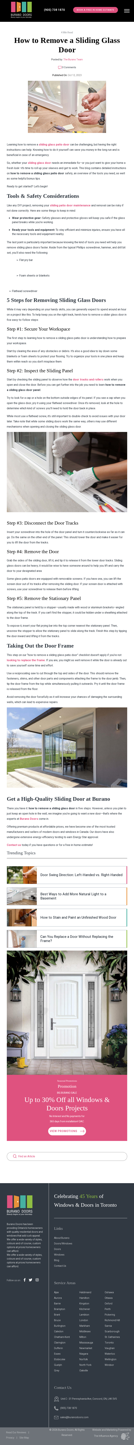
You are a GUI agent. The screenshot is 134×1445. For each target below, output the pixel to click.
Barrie (57, 1303)
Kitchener (84, 1309)
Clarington (59, 1343)
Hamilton (84, 1298)
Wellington (110, 1359)
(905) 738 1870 (54, 10)
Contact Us (60, 1266)
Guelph (58, 1365)
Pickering (110, 1315)
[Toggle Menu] (127, 10)
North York (85, 1365)
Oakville (83, 1370)
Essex (57, 1354)
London (83, 1320)
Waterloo (110, 1354)
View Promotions (64, 1131)
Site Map (24, 1438)
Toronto (109, 1343)
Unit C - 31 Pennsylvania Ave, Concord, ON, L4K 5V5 (89, 1399)
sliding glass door (39, 163)
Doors (57, 1249)
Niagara (83, 1354)
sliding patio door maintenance (70, 205)
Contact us (14, 845)
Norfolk (83, 1359)
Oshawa (109, 1292)
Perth (108, 1309)
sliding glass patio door (54, 145)
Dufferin (58, 1348)
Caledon (58, 1331)
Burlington (59, 1326)
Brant (57, 1315)
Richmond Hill (112, 1320)
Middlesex (85, 1331)
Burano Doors (29, 819)
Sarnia (108, 1326)
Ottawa (109, 1298)
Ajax (56, 1292)
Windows (59, 1255)
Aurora (58, 1298)
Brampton (59, 1309)
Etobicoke (59, 1359)
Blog (56, 1260)
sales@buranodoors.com (74, 1417)
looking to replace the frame (26, 660)
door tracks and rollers (88, 380)
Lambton (84, 1315)
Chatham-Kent (62, 1337)
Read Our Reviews (16, 1432)
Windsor (109, 1365)
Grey (56, 1370)
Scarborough (112, 1331)
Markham (84, 1326)
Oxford (108, 1303)
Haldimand (85, 1292)
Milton (82, 1337)
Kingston (84, 1303)
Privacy (10, 1438)
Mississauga (86, 1343)
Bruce (57, 1320)
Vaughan (110, 1348)
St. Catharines (112, 1337)
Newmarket (85, 1348)
